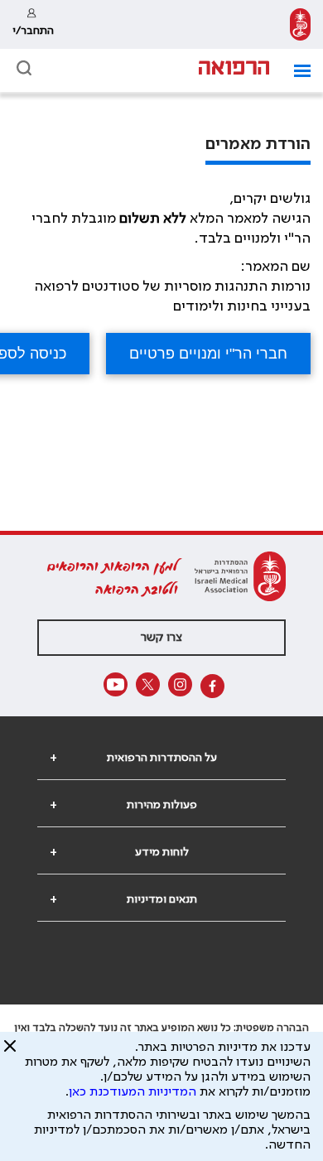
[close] (10, 1052)
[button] (296, 70)
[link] (300, 24)
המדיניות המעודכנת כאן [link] (132, 1092)
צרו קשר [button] (161, 637)
